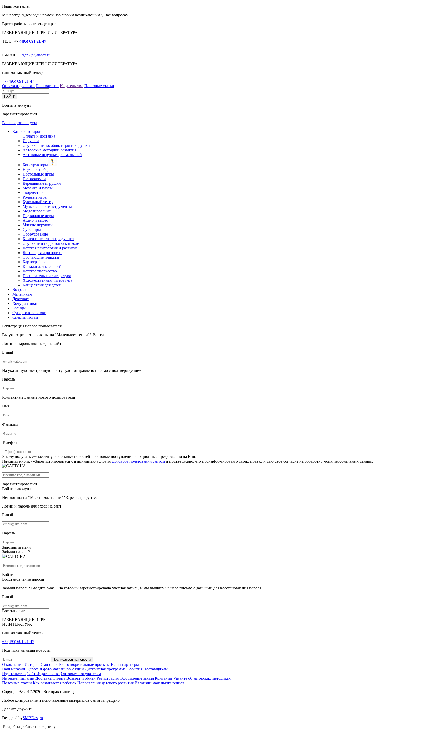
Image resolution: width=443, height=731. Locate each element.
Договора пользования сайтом (138, 461)
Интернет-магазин (18, 678)
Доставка (43, 678)
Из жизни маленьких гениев (159, 683)
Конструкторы (35, 165)
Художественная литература (47, 280)
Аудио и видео (35, 220)
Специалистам (25, 317)
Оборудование (35, 234)
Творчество (33, 192)
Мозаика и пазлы (38, 188)
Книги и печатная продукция (48, 239)
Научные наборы (37, 169)
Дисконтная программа (105, 669)
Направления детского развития (105, 683)
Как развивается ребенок (54, 683)
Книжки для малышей (42, 266)
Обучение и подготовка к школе (51, 243)
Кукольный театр (38, 202)
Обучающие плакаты (41, 257)
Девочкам (20, 299)
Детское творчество (40, 271)
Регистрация (108, 678)
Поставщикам (155, 669)
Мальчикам (22, 294)
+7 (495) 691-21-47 (18, 81)
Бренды (19, 308)
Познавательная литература (47, 276)
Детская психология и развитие (50, 248)
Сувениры (32, 229)
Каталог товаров (26, 131)
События (134, 669)
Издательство (71, 86)
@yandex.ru (41, 55)
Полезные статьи (99, 86)
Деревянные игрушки (42, 183)
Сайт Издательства (43, 673)
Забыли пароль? (16, 552)
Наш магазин (47, 86)
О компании (13, 664)
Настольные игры (38, 174)
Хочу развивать (25, 303)
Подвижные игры (38, 215)
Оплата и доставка (18, 86)
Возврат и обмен (81, 678)
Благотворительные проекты (84, 664)
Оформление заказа (137, 678)
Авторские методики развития (49, 150)
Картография (34, 262)
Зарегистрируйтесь (82, 497)
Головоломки (34, 179)
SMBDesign (33, 718)
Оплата (59, 678)
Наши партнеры (125, 664)
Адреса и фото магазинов (48, 669)
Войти (98, 335)
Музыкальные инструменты (47, 206)
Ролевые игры (35, 197)
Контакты (163, 678)
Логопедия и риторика (42, 252)
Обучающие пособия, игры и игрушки (56, 145)
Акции (78, 669)
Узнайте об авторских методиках (202, 678)
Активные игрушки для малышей (52, 154)
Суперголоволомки (29, 312)
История (32, 664)
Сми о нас (49, 664)
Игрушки (31, 141)
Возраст (19, 289)
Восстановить (14, 611)
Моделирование (37, 211)
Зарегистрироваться (19, 484)
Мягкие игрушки (38, 225)
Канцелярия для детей (42, 285)
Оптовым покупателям (81, 673)
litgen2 (25, 55)
